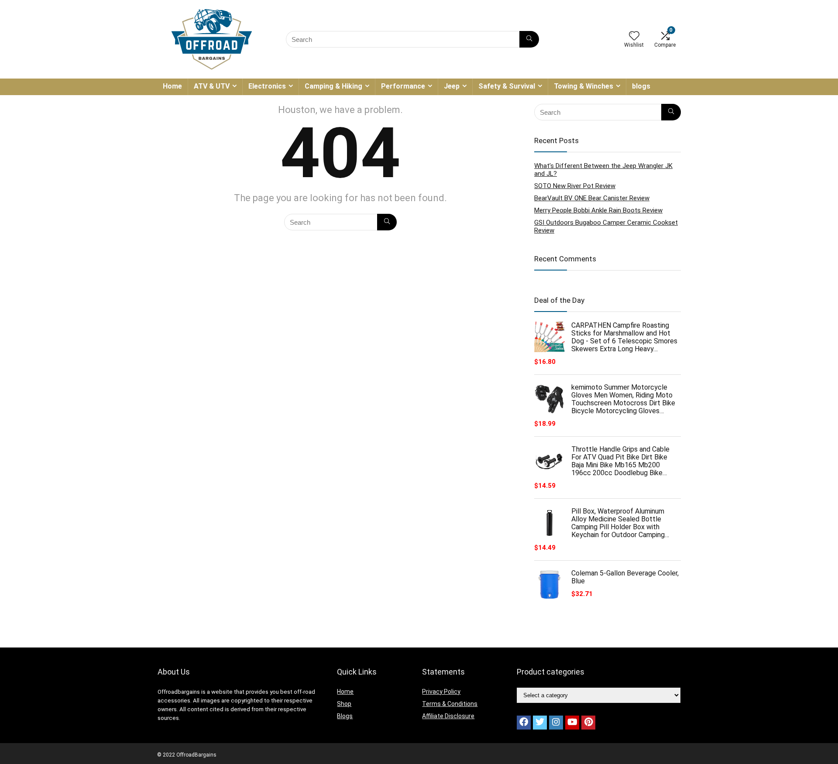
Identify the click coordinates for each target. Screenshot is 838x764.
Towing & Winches (583, 86)
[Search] (529, 39)
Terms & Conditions (449, 703)
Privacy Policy (441, 691)
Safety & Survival (506, 86)
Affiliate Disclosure (448, 716)
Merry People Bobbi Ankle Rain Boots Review (598, 210)
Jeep (452, 86)
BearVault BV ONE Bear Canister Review (591, 198)
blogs (641, 86)
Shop (344, 703)
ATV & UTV (212, 86)
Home (172, 86)
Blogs (345, 716)
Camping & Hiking (333, 86)
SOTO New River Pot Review (574, 186)
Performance (403, 86)
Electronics (267, 86)
